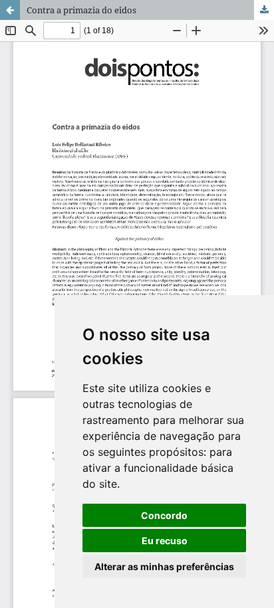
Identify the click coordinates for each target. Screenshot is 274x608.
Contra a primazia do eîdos (81, 10)
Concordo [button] (164, 515)
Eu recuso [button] (165, 540)
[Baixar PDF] (264, 10)
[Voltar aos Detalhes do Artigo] (10, 10)
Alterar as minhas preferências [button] (164, 566)
